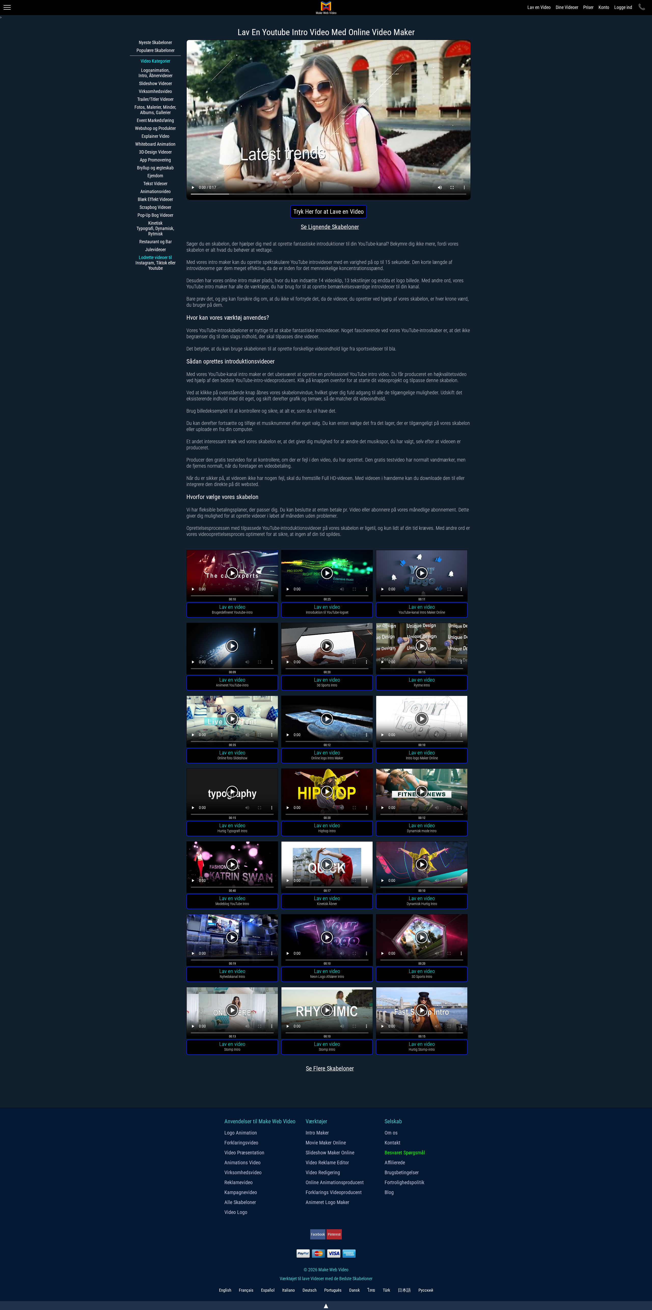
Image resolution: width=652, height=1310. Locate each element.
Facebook (318, 1234)
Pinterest (334, 1234)
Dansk (354, 1290)
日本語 (404, 1290)
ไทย (371, 1290)
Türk (386, 1290)
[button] (232, 576)
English (225, 1290)
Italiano (288, 1290)
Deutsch (310, 1290)
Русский (425, 1290)
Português (333, 1290)
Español (268, 1290)
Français (246, 1290)
